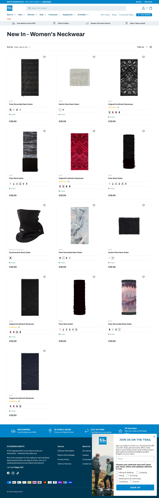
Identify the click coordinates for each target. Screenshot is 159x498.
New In (10, 15)
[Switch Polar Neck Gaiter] (79, 77)
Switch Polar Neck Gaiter (69, 104)
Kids (41, 15)
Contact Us (86, 464)
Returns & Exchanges (66, 455)
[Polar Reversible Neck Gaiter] (30, 77)
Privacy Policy (63, 459)
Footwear (53, 15)
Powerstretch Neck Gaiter (20, 252)
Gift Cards (148, 2)
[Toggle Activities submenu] (87, 14)
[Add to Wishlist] (44, 57)
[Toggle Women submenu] (36, 14)
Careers (85, 455)
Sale (9, 19)
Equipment (67, 15)
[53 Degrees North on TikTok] (17, 473)
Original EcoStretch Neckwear (120, 104)
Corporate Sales (126, 15)
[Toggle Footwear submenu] (59, 14)
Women (31, 15)
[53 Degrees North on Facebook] (8, 473)
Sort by (10, 47)
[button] (150, 8)
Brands (138, 2)
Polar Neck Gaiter (16, 178)
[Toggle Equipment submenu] (74, 14)
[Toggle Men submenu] (24, 14)
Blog (114, 15)
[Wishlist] (147, 8)
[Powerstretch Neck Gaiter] (30, 226)
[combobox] (76, 8)
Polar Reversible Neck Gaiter (21, 104)
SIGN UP (135, 487)
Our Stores (86, 451)
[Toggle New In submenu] (15, 14)
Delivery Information (66, 451)
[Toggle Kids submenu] (45, 14)
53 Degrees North (17, 491)
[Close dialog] (154, 436)
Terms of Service (64, 464)
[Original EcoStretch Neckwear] (129, 77)
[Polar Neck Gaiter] (30, 152)
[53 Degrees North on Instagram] (13, 473)
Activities (82, 15)
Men (20, 15)
